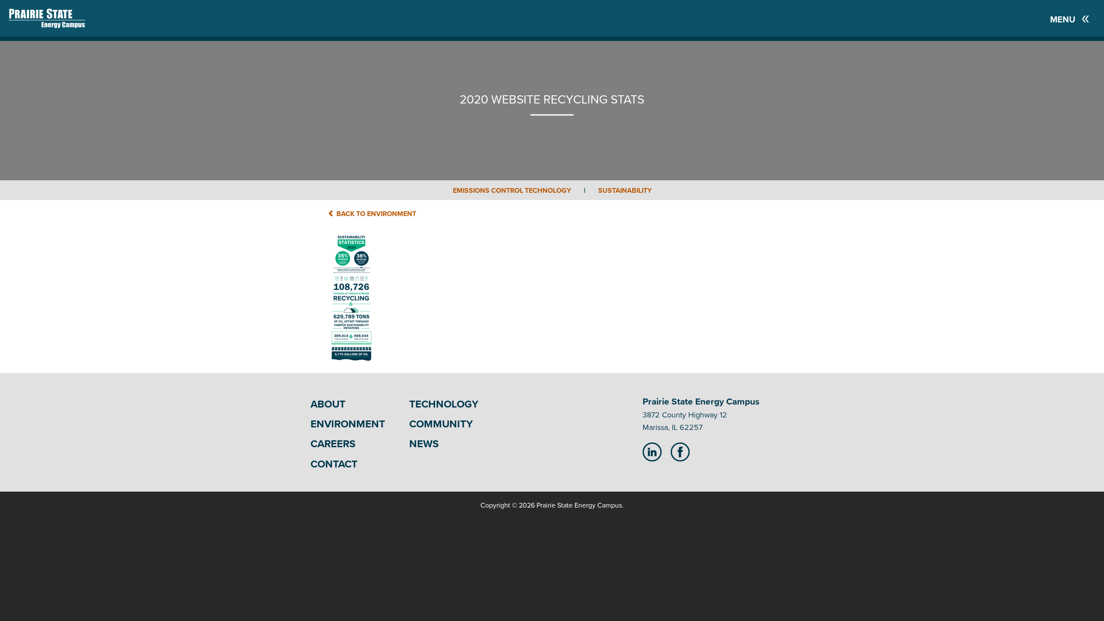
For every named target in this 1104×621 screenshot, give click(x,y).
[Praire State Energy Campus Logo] (38, 18)
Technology (443, 404)
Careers (332, 444)
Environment (347, 424)
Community (441, 424)
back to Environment (375, 214)
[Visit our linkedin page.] (652, 451)
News (424, 444)
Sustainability (625, 190)
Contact (334, 464)
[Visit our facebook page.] (680, 451)
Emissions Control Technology (519, 190)
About (327, 404)
